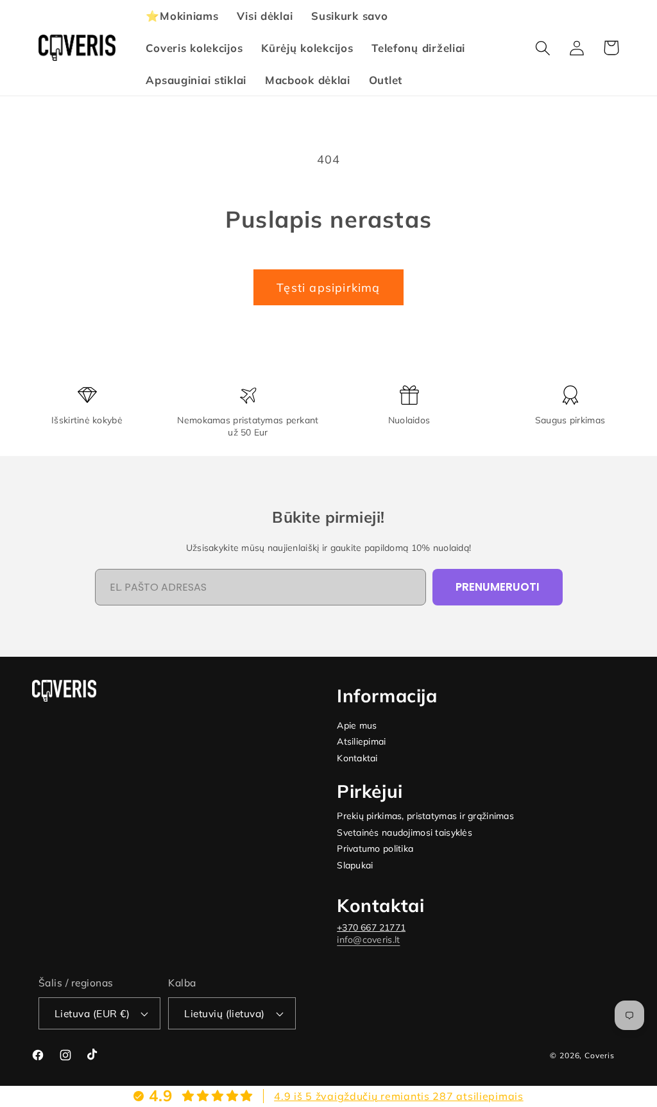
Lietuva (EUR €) (92, 1013)
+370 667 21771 (371, 927)
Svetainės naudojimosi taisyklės (404, 832)
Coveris (599, 1055)
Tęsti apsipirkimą (328, 287)
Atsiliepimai (361, 741)
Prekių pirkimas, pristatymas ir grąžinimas (425, 816)
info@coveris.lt (368, 939)
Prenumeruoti (498, 587)
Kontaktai (357, 758)
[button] (543, 48)
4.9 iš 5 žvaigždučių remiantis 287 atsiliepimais (399, 1096)
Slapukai (355, 865)
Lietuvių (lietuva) (224, 1013)
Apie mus (357, 725)
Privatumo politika (375, 848)
